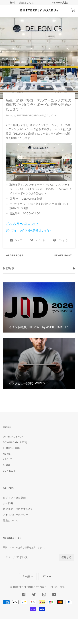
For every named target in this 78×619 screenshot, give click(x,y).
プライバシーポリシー (15, 514)
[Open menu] (8, 10)
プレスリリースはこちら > (22, 223)
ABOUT (7, 459)
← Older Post (13, 255)
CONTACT (9, 470)
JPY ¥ (44, 576)
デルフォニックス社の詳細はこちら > (28, 230)
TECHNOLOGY (12, 448)
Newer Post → (64, 255)
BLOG (6, 465)
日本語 (26, 576)
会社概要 (8, 503)
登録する (66, 557)
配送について (10, 520)
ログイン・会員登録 (14, 497)
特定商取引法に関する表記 (18, 509)
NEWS (7, 453)
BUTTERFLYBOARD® (26, 587)
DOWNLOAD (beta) (15, 442)
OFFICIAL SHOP (13, 436)
